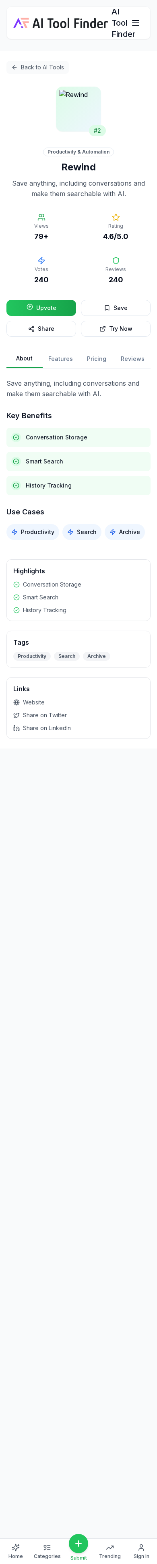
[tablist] (78, 359)
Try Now (120, 328)
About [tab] (24, 358)
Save (121, 307)
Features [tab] (60, 358)
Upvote (46, 307)
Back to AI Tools (42, 67)
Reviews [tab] (133, 358)
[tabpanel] (78, 459)
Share (46, 328)
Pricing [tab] (96, 358)
